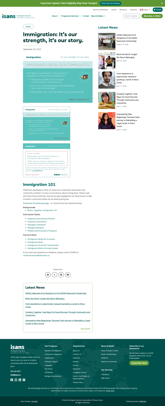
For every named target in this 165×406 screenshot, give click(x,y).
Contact (86, 16)
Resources (123, 10)
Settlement (49, 372)
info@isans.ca (16, 375)
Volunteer (133, 10)
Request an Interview (109, 361)
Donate (159, 10)
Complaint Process (80, 372)
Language (48, 365)
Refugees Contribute (37, 224)
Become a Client (152, 16)
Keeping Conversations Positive (41, 218)
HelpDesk (142, 401)
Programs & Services (69, 16)
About (54, 16)
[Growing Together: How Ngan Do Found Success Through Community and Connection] (119, 101)
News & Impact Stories (109, 351)
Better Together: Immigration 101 (42, 210)
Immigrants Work (35, 242)
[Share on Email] (67, 274)
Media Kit (104, 358)
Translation (105, 374)
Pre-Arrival (48, 369)
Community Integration (53, 354)
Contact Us (77, 354)
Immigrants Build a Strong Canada (43, 248)
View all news (85, 328)
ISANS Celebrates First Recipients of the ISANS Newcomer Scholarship (55, 293)
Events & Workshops (100, 10)
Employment (49, 358)
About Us (76, 351)
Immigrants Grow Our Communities (43, 245)
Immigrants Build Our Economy (41, 239)
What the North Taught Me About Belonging (44, 298)
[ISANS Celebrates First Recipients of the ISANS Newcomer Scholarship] (119, 41)
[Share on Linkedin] (61, 274)
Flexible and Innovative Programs (42, 230)
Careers (114, 10)
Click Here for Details (110, 3)
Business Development (53, 351)
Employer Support (51, 361)
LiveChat (34, 401)
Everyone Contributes (37, 221)
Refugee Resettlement (53, 376)
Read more (110, 391)
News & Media (97, 16)
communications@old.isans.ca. (36, 255)
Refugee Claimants (36, 227)
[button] (162, 3)
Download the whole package (36, 203)
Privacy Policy (78, 382)
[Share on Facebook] (48, 274)
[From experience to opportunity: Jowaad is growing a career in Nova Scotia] (119, 81)
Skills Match (105, 378)
